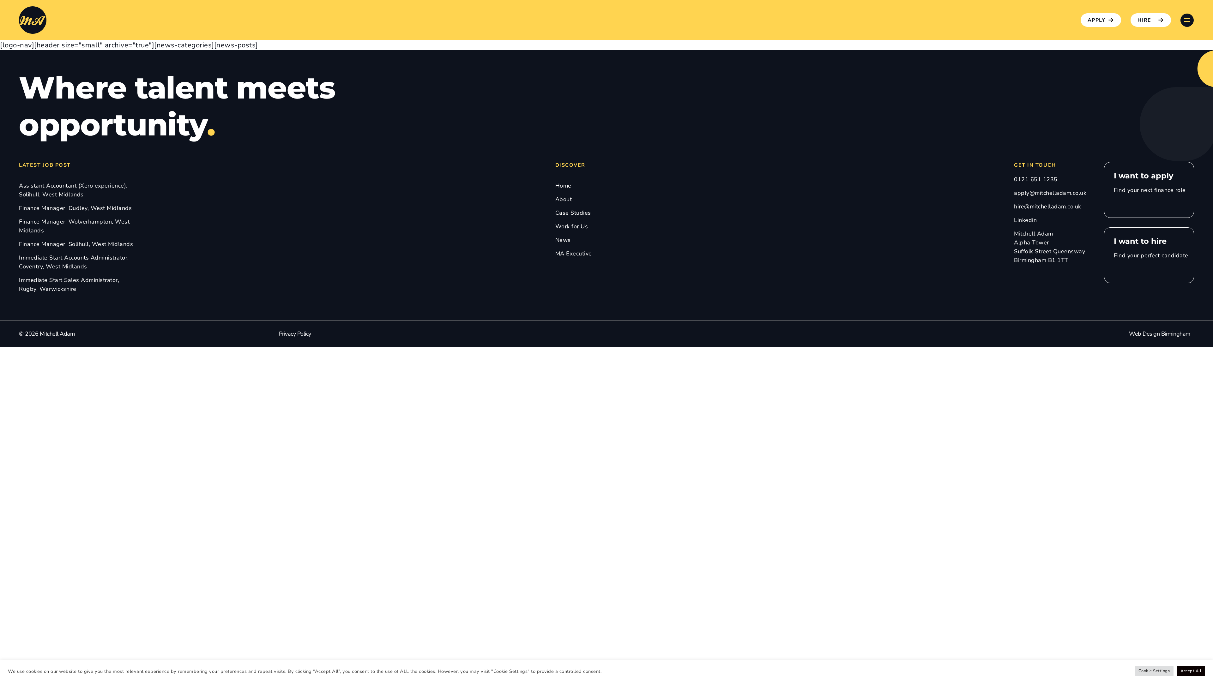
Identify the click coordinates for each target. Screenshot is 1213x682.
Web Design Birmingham (1159, 334)
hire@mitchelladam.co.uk (1047, 206)
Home (563, 185)
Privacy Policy (295, 334)
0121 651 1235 (1036, 179)
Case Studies (573, 213)
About (563, 199)
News (563, 240)
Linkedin (1025, 220)
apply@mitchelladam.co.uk (1050, 193)
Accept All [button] (1190, 671)
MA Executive (573, 253)
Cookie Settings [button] (1154, 671)
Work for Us (571, 226)
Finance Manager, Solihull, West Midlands (76, 244)
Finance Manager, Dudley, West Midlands (75, 208)
